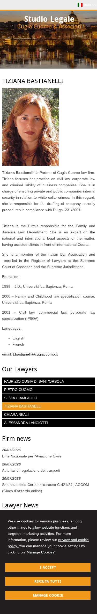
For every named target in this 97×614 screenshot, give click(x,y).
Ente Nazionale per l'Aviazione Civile (32, 456)
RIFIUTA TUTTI (47, 581)
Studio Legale (49, 19)
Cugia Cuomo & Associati (49, 26)
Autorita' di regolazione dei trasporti (31, 470)
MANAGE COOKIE (48, 595)
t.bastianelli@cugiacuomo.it (35, 354)
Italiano (90, 5)
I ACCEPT (48, 567)
